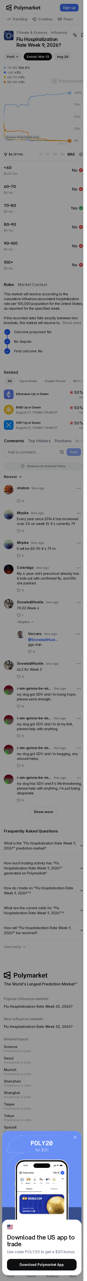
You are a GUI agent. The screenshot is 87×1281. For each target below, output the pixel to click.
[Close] (75, 1137)
